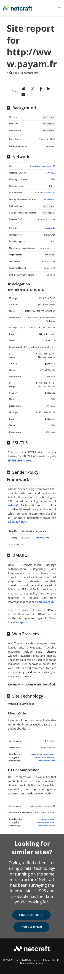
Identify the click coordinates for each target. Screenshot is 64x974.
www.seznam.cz (46, 818)
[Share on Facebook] (41, 88)
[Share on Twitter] (32, 88)
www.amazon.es (46, 825)
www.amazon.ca (45, 822)
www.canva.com (46, 760)
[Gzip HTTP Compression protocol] (53, 805)
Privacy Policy (50, 960)
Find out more (31, 915)
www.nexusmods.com (42, 754)
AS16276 (48, 199)
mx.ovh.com (42, 537)
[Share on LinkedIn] (48, 88)
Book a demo (31, 927)
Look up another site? (25, 72)
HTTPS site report (19, 460)
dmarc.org (43, 602)
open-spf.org (16, 522)
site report (20, 622)
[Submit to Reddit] (23, 88)
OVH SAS (50, 172)
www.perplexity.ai (44, 757)
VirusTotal (47, 193)
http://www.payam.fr (41, 165)
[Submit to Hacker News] (23, 94)
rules (11, 505)
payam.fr (50, 228)
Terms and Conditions (31, 963)
